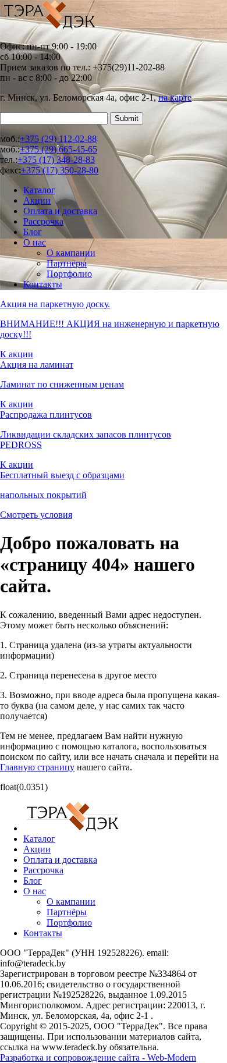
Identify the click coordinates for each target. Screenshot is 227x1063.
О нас (34, 242)
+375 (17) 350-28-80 (59, 170)
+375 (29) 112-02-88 (58, 139)
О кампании (71, 253)
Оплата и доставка (60, 211)
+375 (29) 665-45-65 (58, 149)
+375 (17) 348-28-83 (56, 160)
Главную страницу (37, 767)
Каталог (39, 190)
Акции (37, 200)
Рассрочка (43, 221)
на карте (174, 97)
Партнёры (67, 263)
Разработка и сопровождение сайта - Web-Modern (98, 1057)
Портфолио (69, 274)
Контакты (42, 284)
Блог (32, 232)
